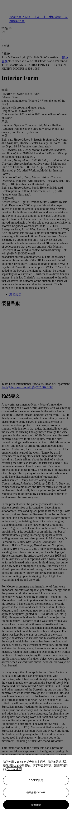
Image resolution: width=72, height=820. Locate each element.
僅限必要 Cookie (35, 792)
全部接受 (36, 804)
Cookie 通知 (14, 769)
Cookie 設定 (36, 780)
